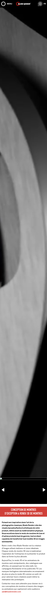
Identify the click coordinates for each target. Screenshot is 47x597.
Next (42, 489)
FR (45, 4)
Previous (4, 489)
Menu (9, 4)
